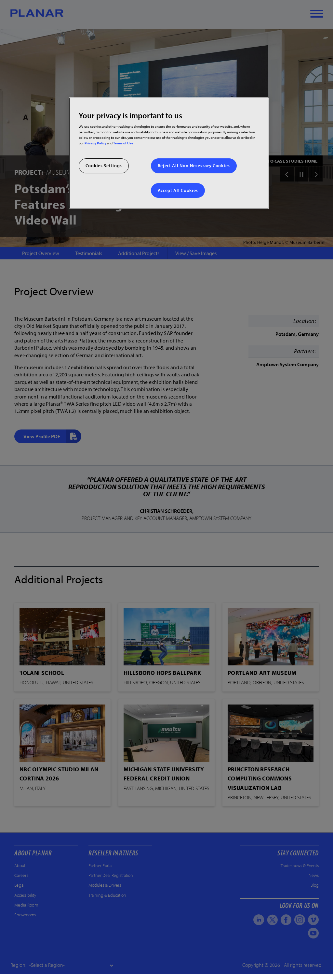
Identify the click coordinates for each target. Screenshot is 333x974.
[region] (169, 153)
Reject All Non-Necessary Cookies (194, 165)
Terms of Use (123, 142)
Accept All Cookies (178, 190)
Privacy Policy (95, 142)
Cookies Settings (104, 165)
